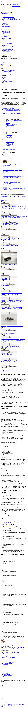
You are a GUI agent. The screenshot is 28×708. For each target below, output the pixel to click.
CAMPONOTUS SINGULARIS (8, 333)
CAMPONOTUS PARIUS (6, 232)
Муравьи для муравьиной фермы (11, 653)
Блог (16, 74)
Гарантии (5, 80)
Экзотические (6, 33)
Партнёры (5, 82)
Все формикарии (10, 142)
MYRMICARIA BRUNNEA (7, 354)
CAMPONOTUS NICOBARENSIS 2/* (9, 264)
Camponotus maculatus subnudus (8, 272)
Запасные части (7, 48)
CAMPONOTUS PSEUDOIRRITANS (9, 347)
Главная (5, 87)
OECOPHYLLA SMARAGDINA (8, 361)
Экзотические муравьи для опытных (11, 109)
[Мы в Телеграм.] (4, 8)
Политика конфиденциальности (8, 704)
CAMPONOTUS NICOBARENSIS (9, 224)
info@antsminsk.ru (15, 4)
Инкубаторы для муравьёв (9, 50)
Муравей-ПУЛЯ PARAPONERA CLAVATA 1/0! (12, 301)
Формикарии (6, 654)
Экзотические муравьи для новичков (11, 110)
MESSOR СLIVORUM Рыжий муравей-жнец (11, 308)
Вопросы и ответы (7, 81)
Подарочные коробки (8, 49)
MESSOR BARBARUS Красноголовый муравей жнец (13, 217)
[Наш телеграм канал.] (3, 706)
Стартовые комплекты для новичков (9, 17)
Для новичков (6, 31)
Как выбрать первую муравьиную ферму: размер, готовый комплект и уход (14, 189)
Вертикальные (6, 21)
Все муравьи (9, 133)
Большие (5, 23)
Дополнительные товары (9, 657)
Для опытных (6, 32)
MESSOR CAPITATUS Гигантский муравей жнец (12, 340)
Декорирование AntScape (9, 46)
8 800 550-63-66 (20, 647)
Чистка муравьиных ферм (9, 70)
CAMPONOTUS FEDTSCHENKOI (9, 246)
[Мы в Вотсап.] (2, 8)
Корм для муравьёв (7, 51)
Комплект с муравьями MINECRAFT (12, 19)
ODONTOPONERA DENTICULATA (9, 239)
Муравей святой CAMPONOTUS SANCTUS (11, 294)
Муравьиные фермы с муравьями (11, 652)
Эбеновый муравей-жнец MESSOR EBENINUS (12, 326)
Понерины (5, 40)
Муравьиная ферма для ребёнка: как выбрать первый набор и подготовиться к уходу (13, 177)
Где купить (3, 74)
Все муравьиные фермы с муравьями (14, 120)
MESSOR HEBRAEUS (6, 279)
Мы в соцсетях (6, 78)
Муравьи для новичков (8, 108)
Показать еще (4, 367)
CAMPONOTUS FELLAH (7, 286)
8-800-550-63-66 (7, 522)
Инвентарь (5, 45)
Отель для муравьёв (7, 71)
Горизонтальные (7, 20)
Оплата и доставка (10, 74)
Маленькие (5, 24)
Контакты (3, 84)
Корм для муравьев (7, 656)
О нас (4, 77)
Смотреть (3, 64)
